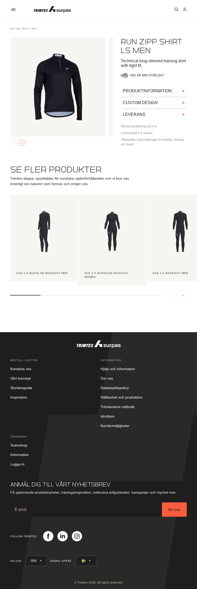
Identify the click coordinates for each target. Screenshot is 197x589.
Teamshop (18, 445)
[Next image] (22, 142)
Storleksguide (21, 388)
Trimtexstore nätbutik (118, 407)
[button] (13, 9)
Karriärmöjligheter (115, 426)
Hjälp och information (118, 369)
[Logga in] (185, 9)
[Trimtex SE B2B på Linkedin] (62, 536)
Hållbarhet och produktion (121, 397)
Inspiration (18, 397)
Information (19, 455)
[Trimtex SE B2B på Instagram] (77, 536)
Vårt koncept (20, 378)
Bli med (174, 509)
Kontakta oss (20, 369)
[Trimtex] (52, 9)
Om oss (107, 378)
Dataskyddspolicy (115, 388)
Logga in (17, 464)
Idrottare (107, 416)
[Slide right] (183, 295)
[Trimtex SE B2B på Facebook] (48, 536)
